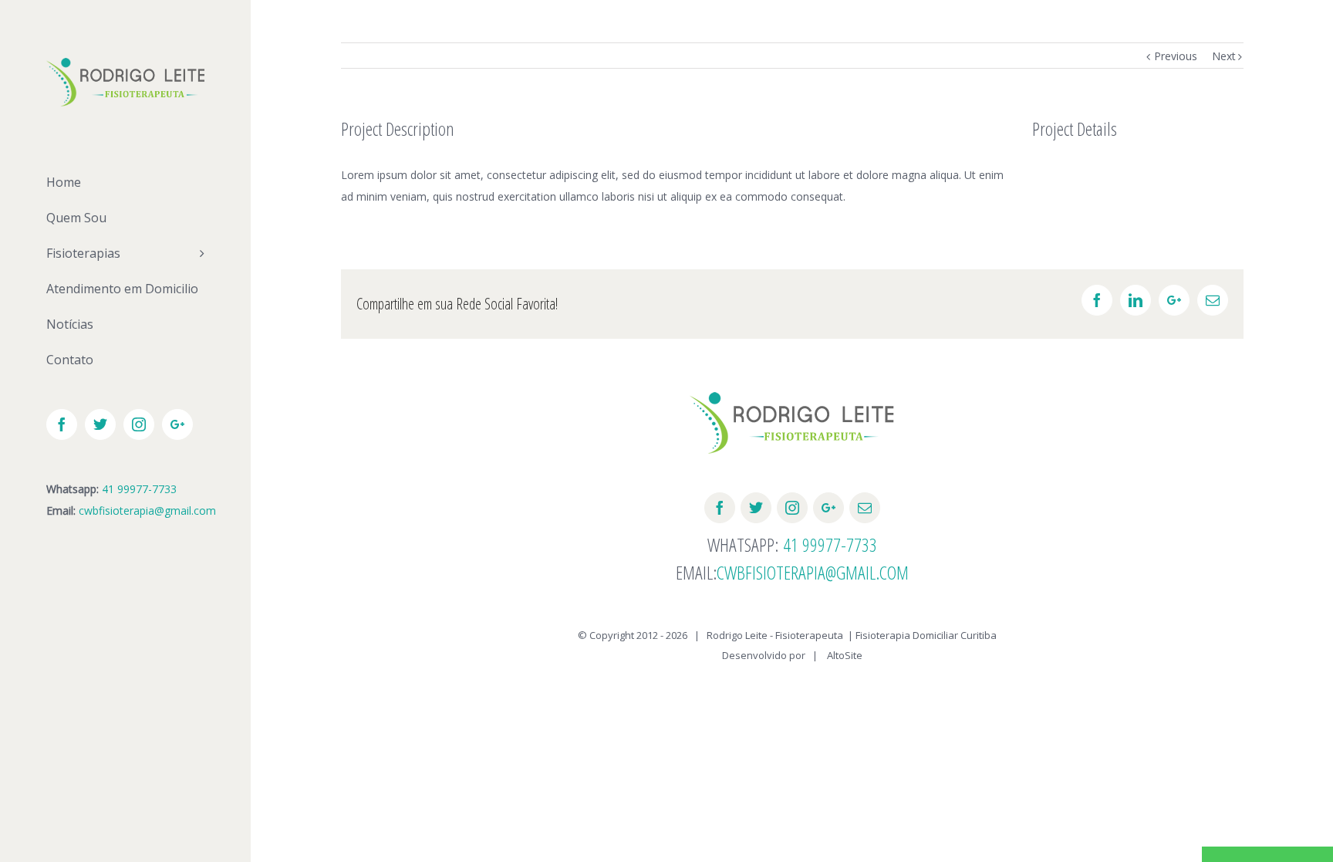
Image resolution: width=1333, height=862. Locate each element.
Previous (1175, 56)
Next (1224, 56)
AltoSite (844, 655)
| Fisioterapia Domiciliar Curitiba (922, 635)
